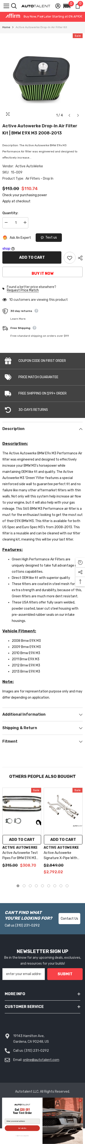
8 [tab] (61, 885)
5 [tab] (42, 885)
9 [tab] (67, 885)
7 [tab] (54, 885)
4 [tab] (36, 885)
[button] (67, 5)
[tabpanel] (21, 830)
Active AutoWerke (29, 166)
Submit (65, 974)
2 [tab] (24, 885)
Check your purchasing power (24, 195)
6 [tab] (48, 885)
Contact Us (69, 919)
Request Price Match (23, 290)
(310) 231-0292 (27, 925)
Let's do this (22, 1128)
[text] (22, 1111)
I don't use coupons (22, 1136)
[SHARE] (79, 258)
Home (6, 27)
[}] (42, 76)
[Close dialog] (80, 1100)
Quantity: (10, 213)
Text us (51, 237)
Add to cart (32, 257)
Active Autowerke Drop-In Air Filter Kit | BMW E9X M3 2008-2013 (39, 129)
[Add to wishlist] (70, 258)
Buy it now (42, 273)
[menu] (6, 6)
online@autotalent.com (41, 1060)
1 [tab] (18, 885)
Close (81, 16)
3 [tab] (30, 885)
